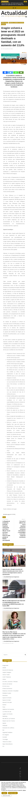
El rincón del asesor (7, 691)
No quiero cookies (12, 793)
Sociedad (3, 27)
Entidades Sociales (7, 696)
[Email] (21, 75)
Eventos (4, 707)
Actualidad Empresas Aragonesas (11, 579)
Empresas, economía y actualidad (16, 25)
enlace (24, 790)
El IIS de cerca (6, 689)
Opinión (4, 726)
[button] (24, 1)
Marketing (5, 719)
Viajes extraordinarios (8, 747)
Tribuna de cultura (7, 744)
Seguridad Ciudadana (7, 735)
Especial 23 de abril (7, 705)
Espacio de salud (7, 703)
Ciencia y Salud (5, 25)
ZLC (3, 749)
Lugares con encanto (7, 716)
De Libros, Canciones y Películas (10, 684)
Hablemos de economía (8, 712)
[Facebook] (5, 75)
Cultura (4, 682)
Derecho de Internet (7, 686)
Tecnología (5, 742)
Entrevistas (5, 698)
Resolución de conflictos (8, 730)
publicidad (5, 728)
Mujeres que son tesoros (9, 723)
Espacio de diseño (7, 700)
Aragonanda (5, 668)
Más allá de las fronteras (9, 721)
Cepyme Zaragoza (7, 675)
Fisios (4, 710)
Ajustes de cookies (6, 795)
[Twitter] (10, 75)
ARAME (4, 670)
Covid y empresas (7, 680)
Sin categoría (6, 737)
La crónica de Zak (7, 714)
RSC (3, 733)
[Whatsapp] (15, 75)
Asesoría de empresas (8, 673)
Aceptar (4, 793)
